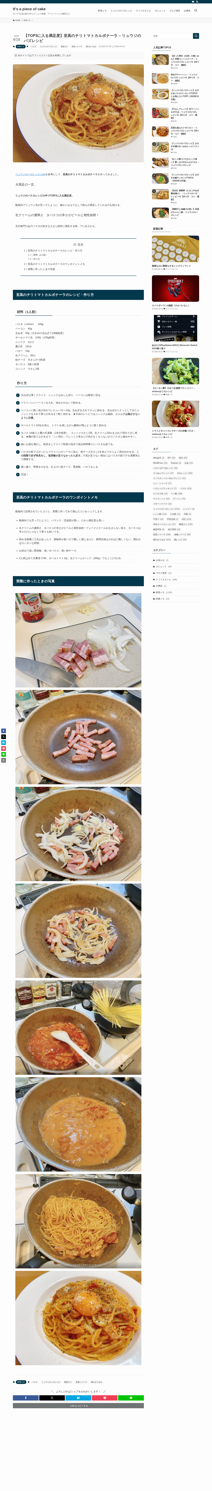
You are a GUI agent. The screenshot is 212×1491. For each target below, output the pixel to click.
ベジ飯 (176, 493)
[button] (26, 1398)
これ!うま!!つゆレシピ (165, 468)
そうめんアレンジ (163, 473)
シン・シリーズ (162, 483)
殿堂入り (64, 46)
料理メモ (20, 46)
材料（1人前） (40, 255)
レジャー (188, 509)
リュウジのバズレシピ (48, 46)
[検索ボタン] (195, 10)
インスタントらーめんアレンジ (169, 478)
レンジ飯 (160, 514)
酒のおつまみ (91, 46)
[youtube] (193, 1)
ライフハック (161, 499)
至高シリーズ (77, 46)
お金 (189, 463)
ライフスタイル (166, 579)
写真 (187, 514)
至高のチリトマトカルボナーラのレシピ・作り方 (55, 250)
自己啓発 (174, 529)
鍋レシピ (180, 539)
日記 (186, 519)
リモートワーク (162, 504)
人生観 (175, 514)
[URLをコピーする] (3, 760)
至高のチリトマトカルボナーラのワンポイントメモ (56, 264)
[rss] (197, 1)
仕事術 (161, 586)
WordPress (160, 463)
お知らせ (162, 560)
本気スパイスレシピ (164, 524)
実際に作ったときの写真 (41, 269)
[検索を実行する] (196, 36)
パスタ (33, 46)
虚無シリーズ (182, 534)
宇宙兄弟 (172, 519)
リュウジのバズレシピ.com (30, 174)
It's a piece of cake (29, 9)
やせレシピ (184, 473)
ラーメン (179, 499)
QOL (183, 458)
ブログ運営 (163, 573)
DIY (171, 458)
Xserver (176, 463)
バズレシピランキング (164, 488)
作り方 (36, 259)
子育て (158, 519)
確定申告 (158, 529)
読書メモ (162, 598)
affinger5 (158, 458)
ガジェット (163, 566)
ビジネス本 (160, 493)
